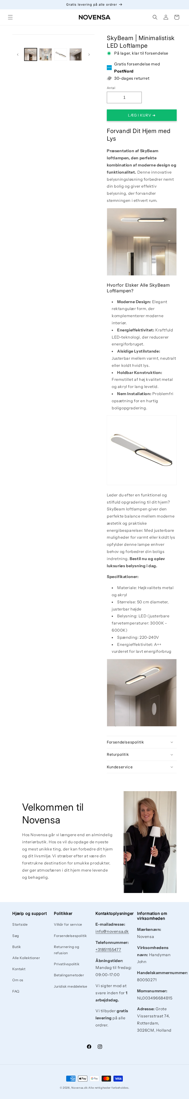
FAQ (15, 991)
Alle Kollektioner (26, 958)
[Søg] (155, 17)
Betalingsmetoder (69, 975)
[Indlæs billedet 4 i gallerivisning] (75, 54)
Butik (16, 947)
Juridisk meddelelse (70, 986)
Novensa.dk (79, 1087)
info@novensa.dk (112, 931)
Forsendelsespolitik (70, 936)
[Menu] (10, 17)
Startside (20, 924)
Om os (17, 980)
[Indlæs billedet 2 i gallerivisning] (45, 54)
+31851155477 (108, 949)
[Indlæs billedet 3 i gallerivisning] (60, 54)
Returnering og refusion (66, 950)
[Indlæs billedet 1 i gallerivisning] (30, 54)
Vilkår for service (68, 924)
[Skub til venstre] (17, 54)
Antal (111, 88)
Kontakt (18, 969)
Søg (15, 936)
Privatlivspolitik (66, 964)
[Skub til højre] (89, 54)
